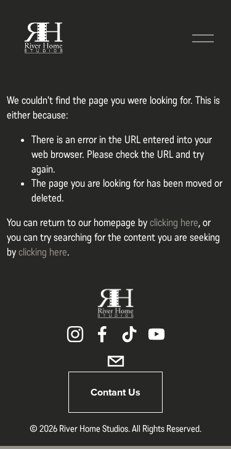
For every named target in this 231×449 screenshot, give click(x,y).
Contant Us (115, 392)
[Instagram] (75, 334)
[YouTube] (156, 334)
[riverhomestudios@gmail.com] (115, 361)
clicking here (174, 222)
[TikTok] (129, 334)
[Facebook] (102, 334)
